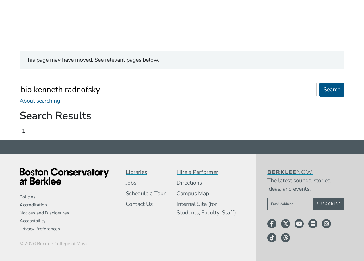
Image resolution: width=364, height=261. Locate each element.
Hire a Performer (197, 172)
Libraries (136, 172)
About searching (40, 101)
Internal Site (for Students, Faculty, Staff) (206, 208)
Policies (28, 197)
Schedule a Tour (146, 193)
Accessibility (33, 221)
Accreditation (33, 205)
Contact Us (139, 204)
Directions (189, 183)
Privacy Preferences (40, 229)
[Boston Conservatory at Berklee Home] (64, 176)
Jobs (131, 183)
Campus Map (193, 193)
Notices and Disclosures (44, 213)
